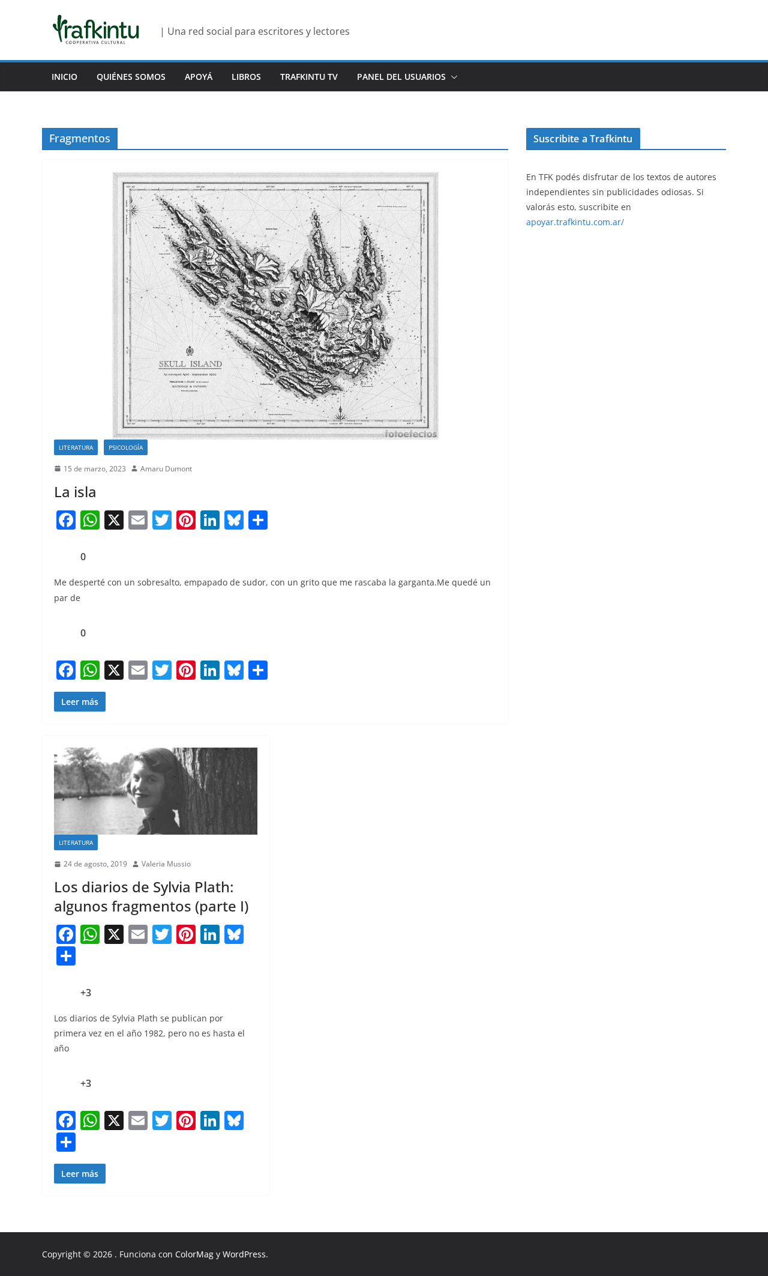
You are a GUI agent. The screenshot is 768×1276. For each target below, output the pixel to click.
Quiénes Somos (131, 76)
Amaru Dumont (166, 469)
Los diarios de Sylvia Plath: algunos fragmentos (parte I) (151, 896)
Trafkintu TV (309, 76)
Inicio (64, 76)
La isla (75, 491)
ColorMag (194, 1254)
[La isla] (275, 305)
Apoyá (198, 76)
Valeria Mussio (166, 864)
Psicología (126, 447)
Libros (246, 76)
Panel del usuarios (401, 76)
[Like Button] (63, 557)
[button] (452, 76)
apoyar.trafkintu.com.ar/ (575, 222)
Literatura (76, 447)
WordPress (244, 1254)
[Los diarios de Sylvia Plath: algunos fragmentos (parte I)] (155, 791)
